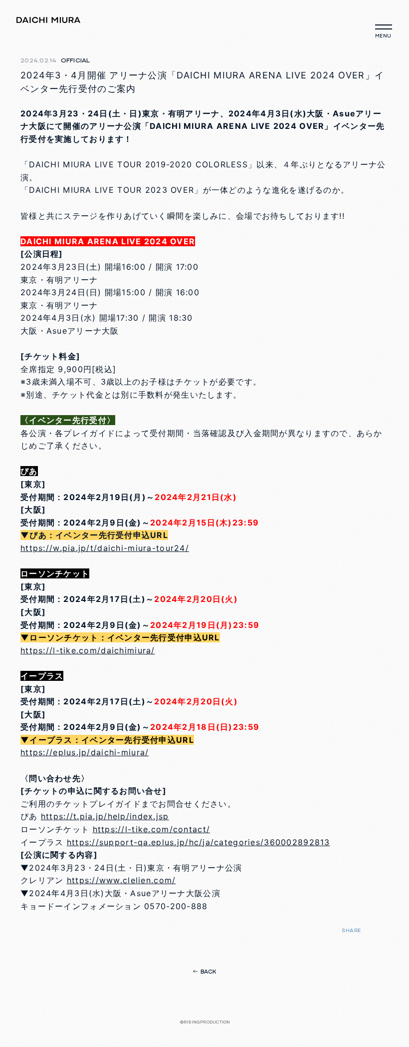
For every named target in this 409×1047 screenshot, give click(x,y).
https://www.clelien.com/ (121, 880)
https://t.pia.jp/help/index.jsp (105, 816)
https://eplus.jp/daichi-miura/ (84, 752)
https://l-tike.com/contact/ (151, 829)
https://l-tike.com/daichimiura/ (87, 650)
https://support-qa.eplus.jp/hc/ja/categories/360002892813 (198, 842)
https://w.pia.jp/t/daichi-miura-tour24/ (104, 548)
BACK (208, 972)
